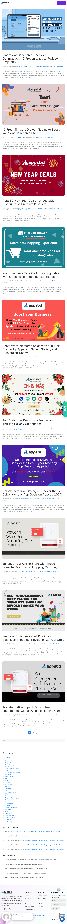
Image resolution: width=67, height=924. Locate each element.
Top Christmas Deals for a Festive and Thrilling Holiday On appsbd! (28, 422)
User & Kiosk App (10, 815)
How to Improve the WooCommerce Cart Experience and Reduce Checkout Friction (31, 859)
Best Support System (28, 2)
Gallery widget (9, 776)
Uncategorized (9, 813)
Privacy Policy (41, 915)
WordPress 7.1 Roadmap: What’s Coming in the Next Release (23, 864)
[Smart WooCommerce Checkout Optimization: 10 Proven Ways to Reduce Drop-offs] (33, 29)
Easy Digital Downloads (12, 772)
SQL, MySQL (9, 809)
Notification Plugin (10, 792)
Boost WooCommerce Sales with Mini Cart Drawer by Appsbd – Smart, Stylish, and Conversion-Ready (31, 349)
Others (7, 794)
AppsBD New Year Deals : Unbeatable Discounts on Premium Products (28, 202)
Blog (47, 2)
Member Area (9, 784)
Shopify (7, 805)
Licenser (48, 208)
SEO (6, 802)
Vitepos (27, 895)
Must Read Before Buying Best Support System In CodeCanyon (44, 840)
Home (14, 2)
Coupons (40, 906)
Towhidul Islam (20, 137)
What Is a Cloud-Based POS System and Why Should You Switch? (25, 873)
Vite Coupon (28, 898)
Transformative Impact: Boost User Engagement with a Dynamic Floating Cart (31, 709)
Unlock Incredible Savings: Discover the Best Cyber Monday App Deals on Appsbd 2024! (33, 492)
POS (7, 209)
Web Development (10, 817)
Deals (44, 208)
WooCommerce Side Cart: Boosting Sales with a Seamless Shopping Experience (30, 274)
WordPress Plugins (38, 2)
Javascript (8, 780)
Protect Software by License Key (21, 836)
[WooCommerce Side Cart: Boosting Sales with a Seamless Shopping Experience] (33, 247)
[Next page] (37, 732)
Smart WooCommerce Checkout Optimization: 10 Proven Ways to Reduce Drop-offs (30, 58)
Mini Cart (37, 66)
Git (6, 778)
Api (6, 759)
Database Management (12, 769)
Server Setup (9, 803)
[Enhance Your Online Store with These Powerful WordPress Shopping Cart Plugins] (33, 538)
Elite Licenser (19, 2)
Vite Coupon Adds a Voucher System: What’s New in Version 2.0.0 (26, 868)
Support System (10, 811)
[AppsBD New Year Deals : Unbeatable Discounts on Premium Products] (33, 175)
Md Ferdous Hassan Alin (22, 66)
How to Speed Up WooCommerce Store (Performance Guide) (24, 877)
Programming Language (12, 798)
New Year (59, 208)
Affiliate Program (42, 895)
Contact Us (41, 901)
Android (7, 757)
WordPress (52, 66)
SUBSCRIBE (55, 908)
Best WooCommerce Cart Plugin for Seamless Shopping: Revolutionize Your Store (33, 638)
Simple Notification (11, 807)
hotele (7, 836)
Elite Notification (26, 919)
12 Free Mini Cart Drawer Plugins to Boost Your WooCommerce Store (31, 131)
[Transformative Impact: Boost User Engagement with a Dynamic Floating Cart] (33, 682)
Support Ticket (42, 898)
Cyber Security (9, 765)
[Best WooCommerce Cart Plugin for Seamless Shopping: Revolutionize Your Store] (33, 611)
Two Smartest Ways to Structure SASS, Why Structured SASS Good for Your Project (36, 831)
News (3, 209)
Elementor (8, 774)
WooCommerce (44, 66)
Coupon (40, 208)
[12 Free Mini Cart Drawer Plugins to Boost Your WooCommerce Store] (33, 104)
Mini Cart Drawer (29, 906)
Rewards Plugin (9, 800)
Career (40, 903)
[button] (62, 919)
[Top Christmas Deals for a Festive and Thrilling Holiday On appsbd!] (33, 395)
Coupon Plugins (10, 763)
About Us (51, 2)
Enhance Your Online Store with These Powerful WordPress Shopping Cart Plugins (32, 565)
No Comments (59, 66)
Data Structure (9, 767)
